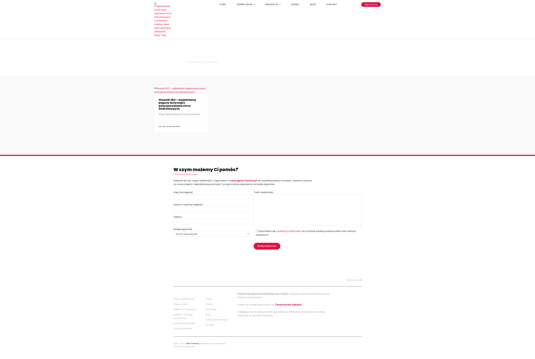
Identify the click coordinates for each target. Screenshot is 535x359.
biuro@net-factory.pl (244, 180)
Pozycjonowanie (191, 114)
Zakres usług (245, 4)
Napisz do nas (371, 4)
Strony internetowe (183, 299)
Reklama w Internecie (184, 309)
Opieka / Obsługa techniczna (183, 316)
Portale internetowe (184, 323)
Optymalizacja (173, 114)
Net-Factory (193, 343)
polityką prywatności (289, 231)
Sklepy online (180, 304)
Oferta (209, 304)
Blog (313, 4)
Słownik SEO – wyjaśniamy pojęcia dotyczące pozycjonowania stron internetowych (177, 104)
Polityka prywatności (217, 319)
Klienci (295, 4)
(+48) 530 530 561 (236, 277)
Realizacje (272, 4)
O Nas (222, 4)
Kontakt (332, 4)
